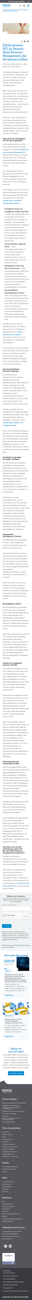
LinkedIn (24, 41)
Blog (4, 15)
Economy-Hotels (7, 1139)
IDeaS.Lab (5, 1191)
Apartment (5, 1141)
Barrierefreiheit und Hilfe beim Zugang (13, 1282)
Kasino (4, 1136)
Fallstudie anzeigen (8, 1206)
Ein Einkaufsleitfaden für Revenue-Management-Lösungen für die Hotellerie (16, 10)
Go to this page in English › (17, 1)
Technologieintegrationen (10, 1166)
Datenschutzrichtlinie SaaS (10, 1276)
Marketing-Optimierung (9, 1113)
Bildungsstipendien (8, 1221)
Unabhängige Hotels (8, 1154)
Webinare (5, 1211)
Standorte (5, 1189)
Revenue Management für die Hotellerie (14, 1103)
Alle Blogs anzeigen (16, 1073)
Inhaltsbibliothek (7, 1204)
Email (21, 41)
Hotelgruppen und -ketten (10, 1156)
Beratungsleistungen (8, 1122)
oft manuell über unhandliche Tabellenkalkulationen (13, 200)
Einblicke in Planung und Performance (13, 1111)
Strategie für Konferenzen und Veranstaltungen (11, 1108)
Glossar (4, 1216)
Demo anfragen (7, 1238)
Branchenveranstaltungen (10, 1233)
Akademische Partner (8, 1169)
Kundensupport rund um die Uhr (11, 1231)
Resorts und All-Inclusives (10, 1146)
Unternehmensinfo (7, 1181)
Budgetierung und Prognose (10, 1105)
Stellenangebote (7, 1186)
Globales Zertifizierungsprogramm (12, 1218)
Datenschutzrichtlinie (9, 1273)
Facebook (27, 41)
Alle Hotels (5, 1132)
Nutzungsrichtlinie (8, 1288)
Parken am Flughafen (8, 1149)
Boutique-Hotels (7, 1134)
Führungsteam (6, 1184)
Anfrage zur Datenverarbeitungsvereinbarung (15, 1291)
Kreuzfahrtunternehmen (9, 1151)
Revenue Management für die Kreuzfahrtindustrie (11, 1119)
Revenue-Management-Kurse (11, 1213)
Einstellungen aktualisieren (10, 1284)
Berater (4, 1171)
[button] (5, 1246)
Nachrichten (6, 1209)
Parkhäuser (5, 1116)
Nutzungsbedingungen (9, 1279)
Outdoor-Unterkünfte (8, 1144)
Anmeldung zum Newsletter (10, 1236)
